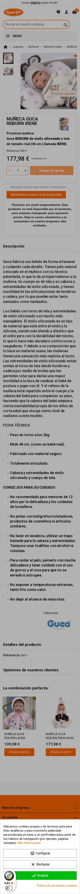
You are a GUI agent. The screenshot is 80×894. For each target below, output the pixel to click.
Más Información (29, 843)
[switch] (9, 888)
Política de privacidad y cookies (57, 885)
